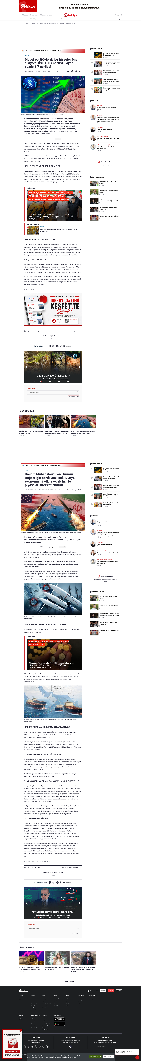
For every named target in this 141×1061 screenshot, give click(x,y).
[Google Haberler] (68, 346)
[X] (50, 346)
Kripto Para (33, 1005)
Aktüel (67, 1005)
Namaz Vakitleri (93, 998)
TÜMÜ (71, 381)
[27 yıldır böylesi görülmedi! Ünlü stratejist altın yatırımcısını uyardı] (98, 55)
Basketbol (45, 1007)
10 (50, 381)
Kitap (79, 1002)
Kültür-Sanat (81, 995)
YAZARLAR (44, 18)
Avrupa (56, 1000)
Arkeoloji (80, 1000)
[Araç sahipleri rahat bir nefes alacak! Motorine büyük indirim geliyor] (98, 64)
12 (54, 381)
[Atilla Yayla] (93, 107)
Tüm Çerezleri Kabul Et (95, 1056)
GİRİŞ (118, 15)
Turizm (32, 1011)
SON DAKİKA (23, 18)
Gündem (21, 995)
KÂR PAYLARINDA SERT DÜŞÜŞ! (108, 216)
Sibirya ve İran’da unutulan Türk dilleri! (108, 138)
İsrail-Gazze (57, 1005)
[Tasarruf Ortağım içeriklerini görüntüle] (34, 19)
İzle (121, 18)
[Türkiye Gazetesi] (70, 16)
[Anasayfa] (23, 990)
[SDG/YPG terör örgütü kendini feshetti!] (94, 186)
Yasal (44, 1027)
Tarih (79, 1004)
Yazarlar (21, 1015)
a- (56, 138)
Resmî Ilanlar (34, 1022)
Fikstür (44, 1002)
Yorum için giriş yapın (74, 396)
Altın (32, 1000)
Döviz (32, 1002)
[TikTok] (43, 1046)
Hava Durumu (69, 1000)
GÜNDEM (63, 18)
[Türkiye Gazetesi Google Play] (59, 1024)
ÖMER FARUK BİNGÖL (32, 289)
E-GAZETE (103, 990)
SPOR (93, 18)
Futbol (44, 998)
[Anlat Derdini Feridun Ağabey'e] (93, 147)
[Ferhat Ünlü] (93, 129)
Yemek (67, 1002)
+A (59, 138)
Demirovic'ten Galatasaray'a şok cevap (108, 191)
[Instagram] (40, 1046)
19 (67, 381)
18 (65, 381)
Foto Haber (33, 1025)
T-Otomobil (33, 1009)
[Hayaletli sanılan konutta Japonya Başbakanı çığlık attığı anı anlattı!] (94, 203)
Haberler (33, 1023)
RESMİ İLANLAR (102, 18)
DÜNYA (86, 18)
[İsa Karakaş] (93, 117)
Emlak (32, 1007)
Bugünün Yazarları (23, 1018)
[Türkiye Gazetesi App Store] (59, 1019)
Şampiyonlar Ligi (47, 1004)
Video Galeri (34, 1027)
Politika (21, 998)
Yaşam (67, 995)
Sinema (79, 998)
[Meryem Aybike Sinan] (93, 138)
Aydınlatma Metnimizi (62, 1057)
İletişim (44, 1020)
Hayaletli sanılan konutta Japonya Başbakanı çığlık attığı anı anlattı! (109, 200)
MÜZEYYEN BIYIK (32, 861)
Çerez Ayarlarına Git (108, 1056)
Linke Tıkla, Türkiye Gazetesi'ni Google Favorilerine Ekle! (43, 51)
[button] (79, 366)
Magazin (33, 1018)
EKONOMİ (79, 18)
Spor (44, 995)
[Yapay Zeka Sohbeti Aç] (137, 1057)
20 (68, 381)
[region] (71, 1057)
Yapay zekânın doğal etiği (104, 129)
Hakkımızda (45, 1018)
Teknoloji (33, 1020)
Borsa (32, 998)
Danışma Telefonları (47, 1025)
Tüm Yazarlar (22, 1020)
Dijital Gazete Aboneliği (47, 15)
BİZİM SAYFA (54, 18)
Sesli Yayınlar (92, 1000)
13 (56, 381)
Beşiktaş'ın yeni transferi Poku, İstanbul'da (108, 208)
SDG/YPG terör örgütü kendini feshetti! (108, 182)
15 (59, 381)
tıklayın (105, 166)
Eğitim (20, 1000)
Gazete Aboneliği (35, 15)
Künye (44, 1022)
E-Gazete (26, 15)
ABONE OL (111, 990)
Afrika (55, 1004)
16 (61, 381)
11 (52, 381)
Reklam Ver (45, 1029)
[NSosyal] (61, 346)
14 (58, 381)
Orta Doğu (56, 998)
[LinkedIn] (57, 346)
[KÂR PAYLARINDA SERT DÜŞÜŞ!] (94, 220)
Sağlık (67, 998)
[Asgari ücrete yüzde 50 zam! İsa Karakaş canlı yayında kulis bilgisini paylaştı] (98, 72)
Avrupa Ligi (45, 1005)
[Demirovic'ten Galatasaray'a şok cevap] (94, 194)
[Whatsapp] (68, 71)
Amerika (56, 1002)
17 (63, 381)
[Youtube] (36, 1046)
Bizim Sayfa (92, 995)
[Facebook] (28, 331)
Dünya (26, 470)
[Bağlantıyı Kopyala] (72, 71)
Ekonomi (27, 55)
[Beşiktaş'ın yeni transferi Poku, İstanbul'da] (94, 212)
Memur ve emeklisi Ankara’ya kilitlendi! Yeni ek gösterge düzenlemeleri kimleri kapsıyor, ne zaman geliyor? (108, 119)
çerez (54, 1055)
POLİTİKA (71, 18)
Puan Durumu (46, 1000)
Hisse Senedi (34, 1004)
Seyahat (68, 1004)
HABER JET (112, 18)
